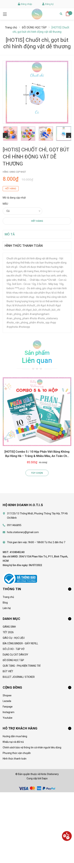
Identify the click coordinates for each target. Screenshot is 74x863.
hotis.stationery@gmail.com (23, 532)
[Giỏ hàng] (68, 12)
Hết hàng (37, 221)
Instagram (8, 712)
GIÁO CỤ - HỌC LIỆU (14, 637)
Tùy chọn (37, 473)
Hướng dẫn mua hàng (15, 736)
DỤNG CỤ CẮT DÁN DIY (15, 654)
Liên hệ (7, 608)
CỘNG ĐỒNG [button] (12, 687)
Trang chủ (8, 597)
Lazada (7, 701)
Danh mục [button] (11, 619)
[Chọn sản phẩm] (37, 411)
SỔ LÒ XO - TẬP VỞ (13, 649)
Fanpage (8, 706)
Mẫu (5, 203)
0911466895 (14, 525)
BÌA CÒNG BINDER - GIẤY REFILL (20, 643)
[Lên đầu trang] (66, 849)
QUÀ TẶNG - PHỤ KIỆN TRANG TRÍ (21, 665)
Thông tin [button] (12, 589)
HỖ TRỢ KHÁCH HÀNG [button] (20, 728)
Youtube (7, 717)
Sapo (45, 778)
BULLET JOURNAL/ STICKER (19, 676)
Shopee (7, 695)
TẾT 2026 (8, 632)
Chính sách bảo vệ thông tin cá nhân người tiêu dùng (32, 747)
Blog (5, 602)
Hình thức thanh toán (14, 758)
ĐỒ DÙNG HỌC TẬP (13, 660)
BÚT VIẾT (8, 671)
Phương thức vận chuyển (17, 753)
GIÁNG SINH (9, 626)
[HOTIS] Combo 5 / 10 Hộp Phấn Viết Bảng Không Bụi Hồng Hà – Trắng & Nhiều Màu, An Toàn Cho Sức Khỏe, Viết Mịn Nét (37, 456)
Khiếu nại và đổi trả (13, 741)
